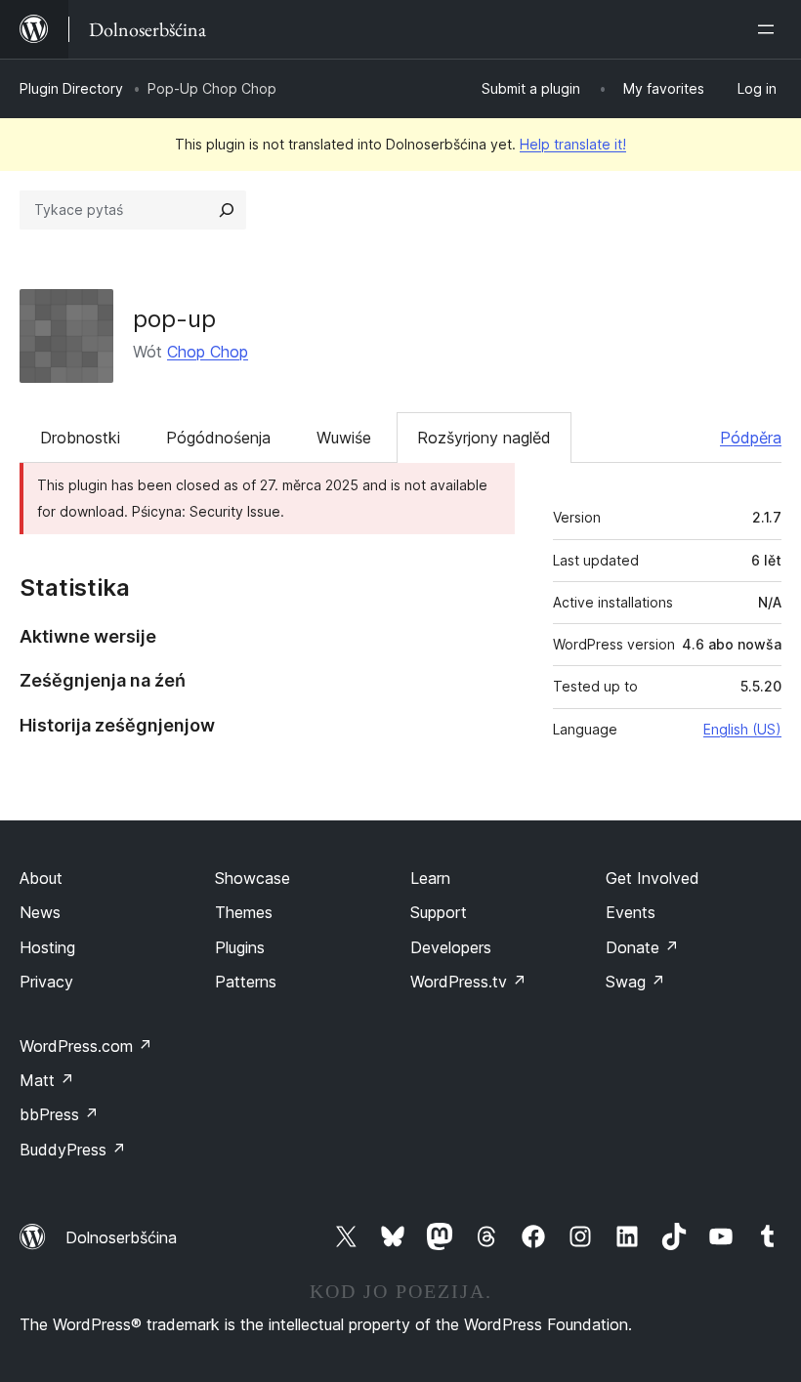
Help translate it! (573, 144)
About (41, 878)
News (40, 912)
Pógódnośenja (218, 437)
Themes (244, 912)
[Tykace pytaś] (226, 210)
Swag (635, 981)
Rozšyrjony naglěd (484, 437)
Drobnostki (80, 437)
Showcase (252, 878)
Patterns (245, 981)
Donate (642, 947)
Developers (450, 947)
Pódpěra (750, 437)
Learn (430, 878)
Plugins (240, 947)
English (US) (742, 729)
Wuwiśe (343, 437)
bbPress (59, 1114)
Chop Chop (207, 351)
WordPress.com (86, 1046)
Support (438, 912)
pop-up (174, 319)
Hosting (47, 947)
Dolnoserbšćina (121, 1237)
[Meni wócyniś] (769, 29)
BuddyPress (73, 1149)
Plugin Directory (71, 88)
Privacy (46, 981)
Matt (47, 1080)
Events (630, 912)
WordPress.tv (468, 981)
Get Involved (652, 878)
